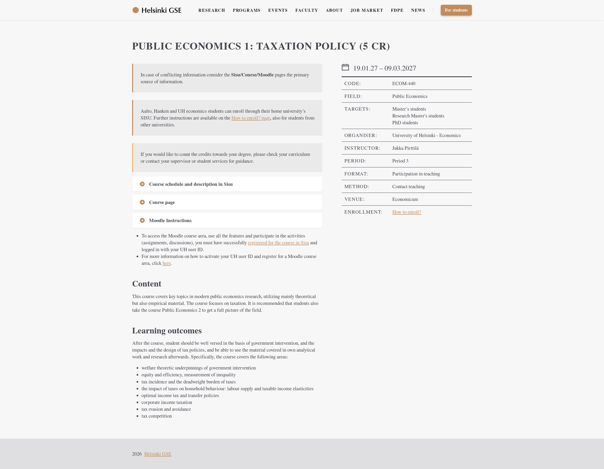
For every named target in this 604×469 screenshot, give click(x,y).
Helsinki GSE (158, 453)
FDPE (397, 10)
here (167, 263)
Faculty (306, 10)
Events (278, 10)
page (250, 117)
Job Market (367, 10)
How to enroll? (406, 211)
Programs (247, 10)
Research (211, 10)
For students (456, 10)
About (334, 10)
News (418, 10)
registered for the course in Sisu (278, 242)
